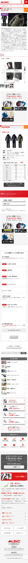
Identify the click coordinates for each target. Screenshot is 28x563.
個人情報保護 (7, 533)
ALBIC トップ (12, 5)
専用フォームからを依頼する (14, 414)
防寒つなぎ (6, 203)
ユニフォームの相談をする (12, 467)
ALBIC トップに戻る (14, 346)
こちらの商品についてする (14, 407)
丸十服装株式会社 (4, 5)
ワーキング (19, 5)
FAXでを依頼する (14, 421)
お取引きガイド (20, 533)
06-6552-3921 (15, 96)
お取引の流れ (7, 528)
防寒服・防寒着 (8, 200)
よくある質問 (20, 528)
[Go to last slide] (2, 72)
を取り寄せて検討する (13, 401)
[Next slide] (24, 72)
